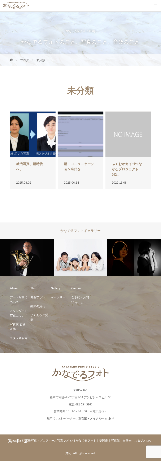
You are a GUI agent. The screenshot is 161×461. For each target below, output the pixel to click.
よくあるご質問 (39, 317)
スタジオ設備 (18, 338)
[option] (27, 257)
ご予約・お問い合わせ (80, 300)
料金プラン (37, 297)
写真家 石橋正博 (17, 327)
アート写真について (18, 300)
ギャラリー (58, 297)
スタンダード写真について (18, 313)
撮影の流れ (37, 306)
